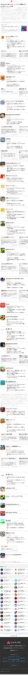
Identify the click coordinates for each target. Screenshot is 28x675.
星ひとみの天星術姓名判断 (14, 659)
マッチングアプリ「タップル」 (14, 656)
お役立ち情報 (14, 635)
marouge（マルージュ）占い (9, 658)
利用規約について (21, 645)
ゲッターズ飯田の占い (21, 658)
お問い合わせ (14, 665)
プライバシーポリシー (20, 648)
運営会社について (14, 650)
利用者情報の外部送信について (9, 648)
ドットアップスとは (6, 645)
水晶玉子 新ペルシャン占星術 (8, 661)
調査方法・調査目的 (14, 645)
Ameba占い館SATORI (20, 661)
